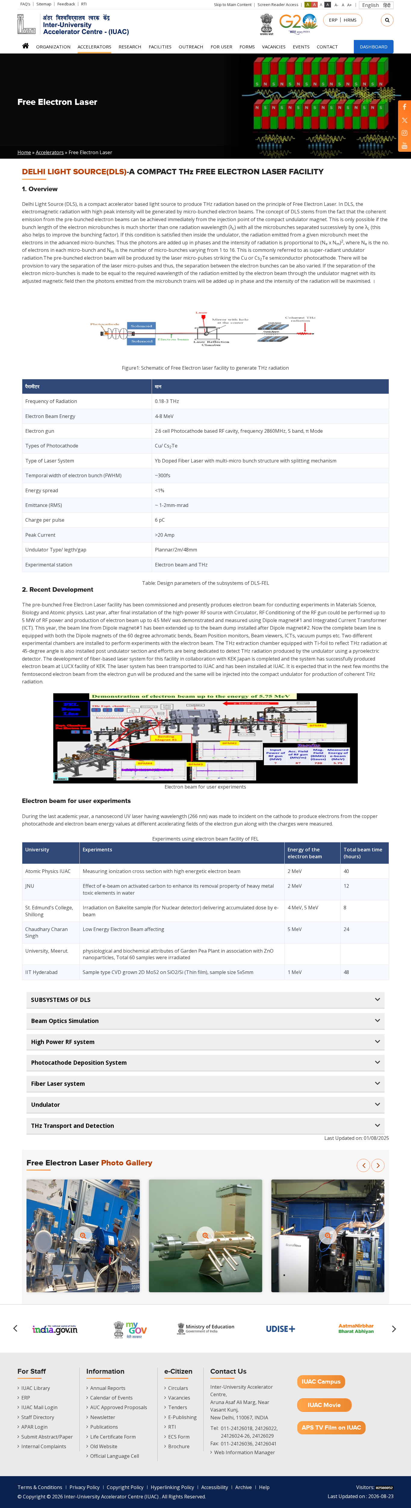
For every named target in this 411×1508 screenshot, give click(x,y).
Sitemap (43, 4)
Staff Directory (37, 1417)
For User (221, 47)
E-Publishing (182, 1417)
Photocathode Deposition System (79, 1063)
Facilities (160, 47)
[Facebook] (404, 106)
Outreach (191, 47)
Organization (53, 47)
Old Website (103, 1446)
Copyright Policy (125, 1487)
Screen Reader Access (278, 4)
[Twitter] (404, 119)
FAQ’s (25, 4)
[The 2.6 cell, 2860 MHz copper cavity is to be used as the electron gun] (205, 1235)
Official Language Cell (114, 1456)
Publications (104, 1427)
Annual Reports (107, 1388)
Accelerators (94, 47)
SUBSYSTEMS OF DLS (61, 1000)
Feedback (66, 4)
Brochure (179, 1446)
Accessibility (214, 1487)
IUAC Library (35, 1388)
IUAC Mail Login (39, 1407)
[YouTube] (404, 145)
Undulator (45, 1105)
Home (25, 47)
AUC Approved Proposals (118, 1407)
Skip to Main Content (233, 4)
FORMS (247, 47)
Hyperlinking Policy (172, 1487)
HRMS (350, 20)
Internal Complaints (43, 1446)
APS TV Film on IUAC (331, 1427)
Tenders (177, 1407)
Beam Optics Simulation (65, 1021)
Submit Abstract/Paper (47, 1436)
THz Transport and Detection (72, 1126)
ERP (333, 20)
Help (264, 1487)
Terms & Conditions (39, 1487)
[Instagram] (404, 132)
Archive (243, 1487)
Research (130, 47)
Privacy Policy (85, 1487)
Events (301, 47)
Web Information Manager (244, 1452)
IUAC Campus (321, 1381)
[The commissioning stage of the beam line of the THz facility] (83, 1235)
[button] (363, 1165)
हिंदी (387, 5)
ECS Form (179, 1436)
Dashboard (374, 47)
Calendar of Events (111, 1397)
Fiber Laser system (58, 1084)
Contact (327, 47)
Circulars (178, 1388)
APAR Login (34, 1427)
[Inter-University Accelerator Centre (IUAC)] (75, 24)
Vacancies (274, 47)
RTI (84, 4)
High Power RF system (63, 1042)
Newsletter (102, 1417)
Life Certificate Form (113, 1436)
